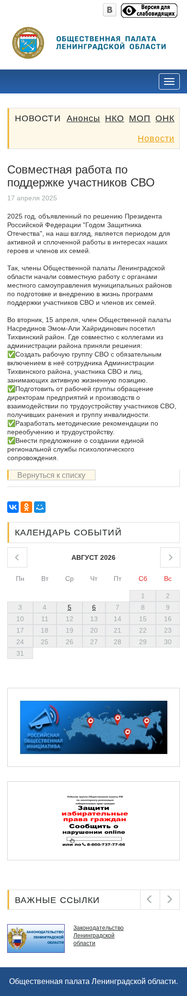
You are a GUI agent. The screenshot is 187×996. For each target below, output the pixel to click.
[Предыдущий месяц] (17, 557)
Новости (156, 138)
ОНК (165, 118)
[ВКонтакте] (13, 507)
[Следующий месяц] (170, 557)
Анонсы (83, 118)
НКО (114, 118)
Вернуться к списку (51, 475)
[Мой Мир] (40, 507)
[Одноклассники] (26, 507)
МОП (140, 118)
